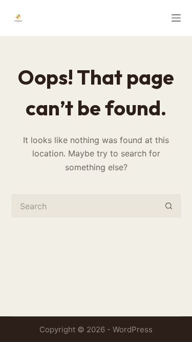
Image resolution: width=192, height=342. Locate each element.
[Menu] (176, 18)
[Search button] (169, 205)
